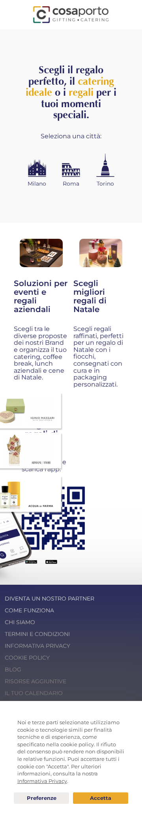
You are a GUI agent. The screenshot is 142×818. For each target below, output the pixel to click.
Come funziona (29, 610)
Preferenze (41, 798)
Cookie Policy (27, 657)
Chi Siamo (20, 622)
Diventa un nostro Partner (49, 598)
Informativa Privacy (37, 645)
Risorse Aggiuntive (35, 681)
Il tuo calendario (34, 693)
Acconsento (100, 798)
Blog (13, 669)
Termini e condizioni (37, 634)
